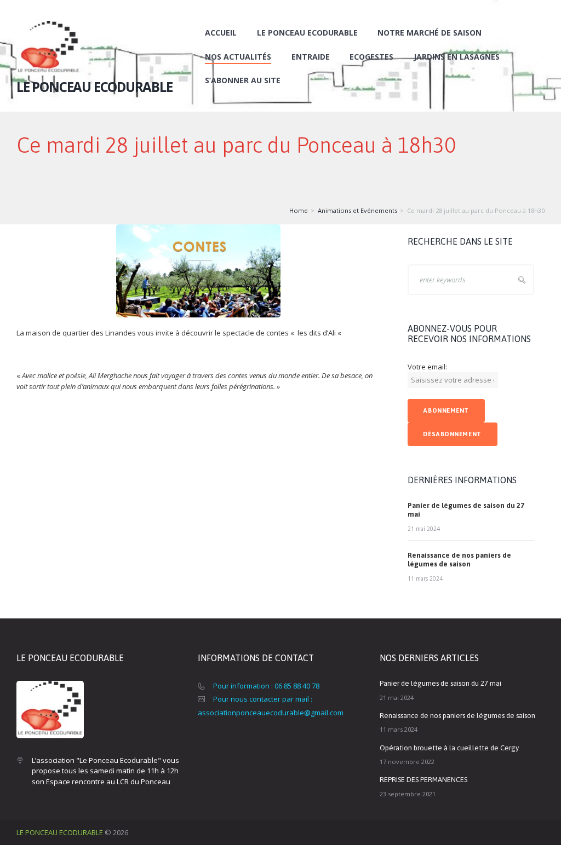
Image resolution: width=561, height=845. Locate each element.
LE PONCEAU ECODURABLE (59, 832)
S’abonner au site (242, 80)
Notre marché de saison (429, 32)
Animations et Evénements (357, 210)
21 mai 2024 (424, 529)
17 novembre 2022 (407, 761)
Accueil (221, 32)
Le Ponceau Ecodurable (307, 32)
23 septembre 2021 (408, 794)
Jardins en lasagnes (457, 56)
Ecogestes (371, 56)
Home (298, 210)
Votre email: (427, 367)
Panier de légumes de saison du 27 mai (440, 683)
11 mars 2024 (425, 578)
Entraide (310, 56)
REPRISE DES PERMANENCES (423, 779)
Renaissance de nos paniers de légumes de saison (459, 559)
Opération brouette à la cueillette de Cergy (449, 748)
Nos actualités (238, 56)
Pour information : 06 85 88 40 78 (266, 686)
